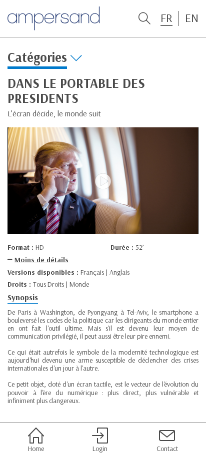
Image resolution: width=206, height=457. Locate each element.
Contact (167, 448)
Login (100, 448)
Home (36, 448)
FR (166, 18)
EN (191, 18)
